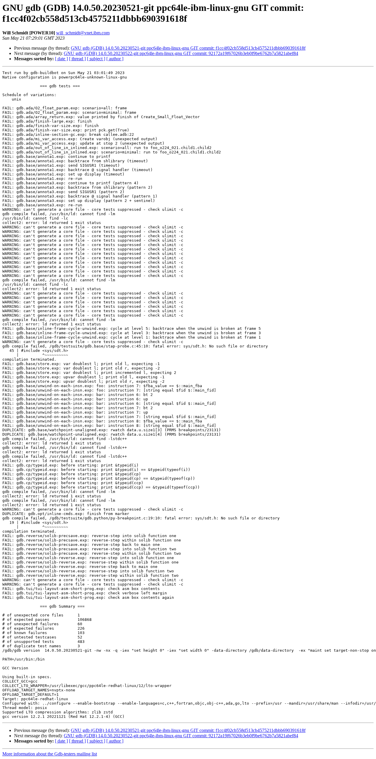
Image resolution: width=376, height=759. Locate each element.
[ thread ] (77, 58)
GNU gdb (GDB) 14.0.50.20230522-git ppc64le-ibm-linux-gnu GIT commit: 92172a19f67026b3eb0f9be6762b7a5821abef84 (181, 53)
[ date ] (61, 58)
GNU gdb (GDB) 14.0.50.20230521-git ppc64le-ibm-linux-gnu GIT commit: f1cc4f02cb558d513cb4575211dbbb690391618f (188, 48)
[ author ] (114, 58)
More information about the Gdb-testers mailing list (49, 753)
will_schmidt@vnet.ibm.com (83, 32)
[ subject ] (96, 58)
